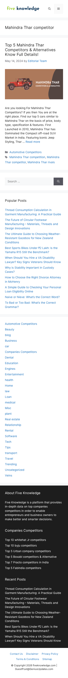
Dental (9, 357)
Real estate (12, 419)
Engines (10, 368)
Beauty (9, 329)
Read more (33, 141)
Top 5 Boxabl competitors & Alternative (31, 556)
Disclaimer (32, 653)
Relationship (13, 425)
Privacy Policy (50, 653)
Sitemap (47, 659)
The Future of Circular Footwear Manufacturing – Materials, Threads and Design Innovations (31, 224)
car (7, 346)
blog (8, 335)
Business (11, 340)
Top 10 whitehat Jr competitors (26, 540)
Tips (8, 447)
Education (11, 363)
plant (8, 413)
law (7, 391)
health (9, 380)
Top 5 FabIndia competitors (23, 568)
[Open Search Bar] (49, 9)
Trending (11, 464)
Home (9, 385)
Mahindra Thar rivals (41, 162)
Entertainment (14, 374)
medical (10, 402)
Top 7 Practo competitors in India (27, 562)
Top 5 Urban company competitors (28, 551)
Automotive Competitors (25, 152)
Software (11, 436)
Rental (9, 430)
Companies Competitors (21, 352)
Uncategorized (14, 469)
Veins (8, 475)
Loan (8, 396)
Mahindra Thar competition (27, 157)
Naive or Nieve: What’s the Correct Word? (32, 297)
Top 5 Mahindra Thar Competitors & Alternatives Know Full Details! (30, 50)
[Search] (58, 182)
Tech (8, 441)
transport (11, 453)
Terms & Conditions (27, 659)
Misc (8, 408)
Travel (9, 458)
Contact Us (16, 653)
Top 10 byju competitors (21, 545)
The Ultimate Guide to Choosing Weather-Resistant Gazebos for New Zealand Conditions (33, 238)
